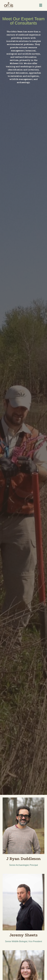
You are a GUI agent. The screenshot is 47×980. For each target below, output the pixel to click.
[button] (40, 5)
